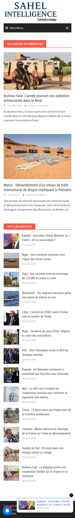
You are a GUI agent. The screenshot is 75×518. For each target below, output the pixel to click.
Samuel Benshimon (36, 194)
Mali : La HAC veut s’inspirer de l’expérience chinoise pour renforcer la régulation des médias (44, 393)
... (39, 120)
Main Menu (16, 28)
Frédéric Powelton (38, 105)
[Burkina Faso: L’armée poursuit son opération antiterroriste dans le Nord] (37, 70)
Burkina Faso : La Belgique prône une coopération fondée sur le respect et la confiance (45, 472)
